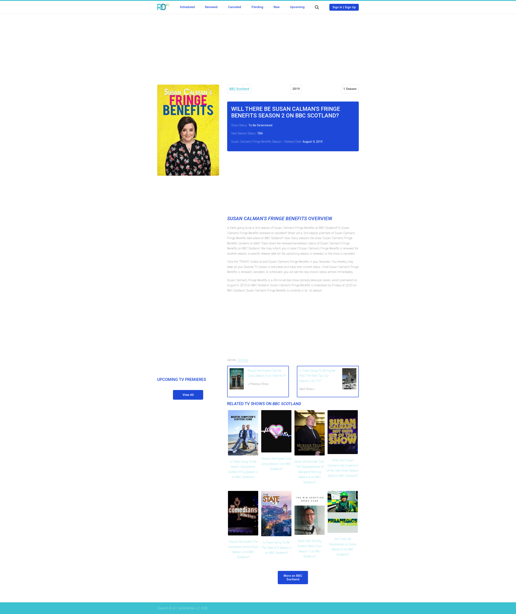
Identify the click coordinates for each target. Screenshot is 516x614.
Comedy (242, 360)
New (277, 7)
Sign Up (350, 7)
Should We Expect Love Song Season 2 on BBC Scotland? (276, 464)
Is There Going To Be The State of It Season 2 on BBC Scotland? (276, 548)
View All (188, 395)
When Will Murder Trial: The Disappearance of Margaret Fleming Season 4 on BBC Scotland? (309, 472)
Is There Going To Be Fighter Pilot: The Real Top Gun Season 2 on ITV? (317, 376)
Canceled (234, 7)
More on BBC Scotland (293, 577)
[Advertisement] (258, 46)
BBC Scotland (239, 89)
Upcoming (297, 7)
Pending (257, 7)
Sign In (337, 7)
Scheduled (187, 7)
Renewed (211, 7)
